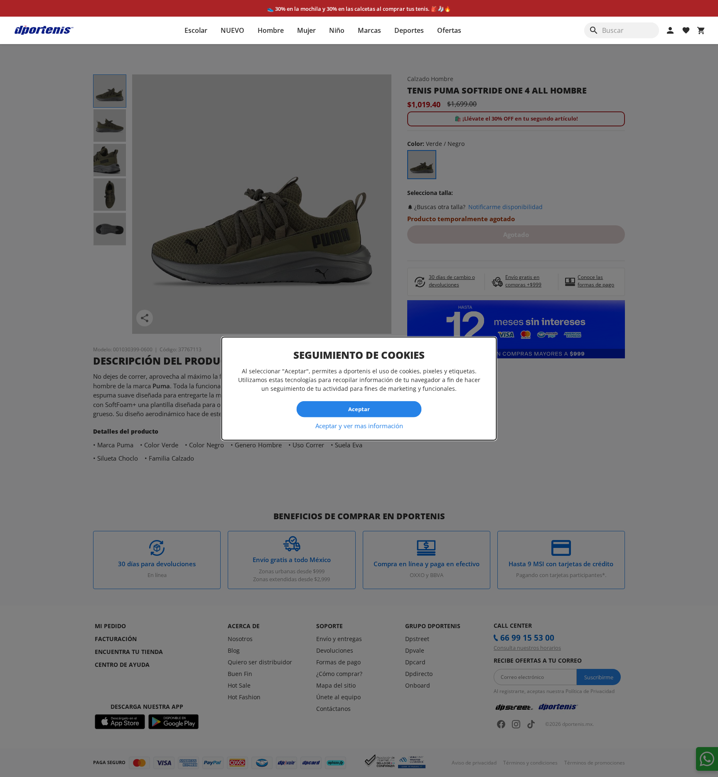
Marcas (369, 30)
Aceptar (359, 409)
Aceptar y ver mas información (359, 425)
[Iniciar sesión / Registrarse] (670, 30)
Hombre (271, 30)
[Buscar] (593, 30)
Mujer (306, 30)
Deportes (409, 30)
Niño (336, 30)
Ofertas (449, 30)
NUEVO (232, 30)
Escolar (195, 30)
